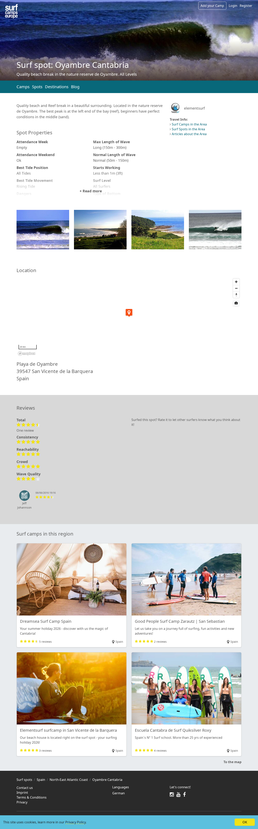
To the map (232, 762)
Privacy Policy (75, 822)
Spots (37, 86)
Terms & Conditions (32, 797)
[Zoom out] (236, 288)
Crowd (22, 461)
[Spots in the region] (11, 11)
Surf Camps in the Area (189, 124)
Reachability (28, 449)
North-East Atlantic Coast (69, 779)
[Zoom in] (236, 282)
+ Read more (91, 191)
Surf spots (24, 779)
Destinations (57, 86)
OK (244, 822)
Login (233, 5)
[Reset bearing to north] (236, 294)
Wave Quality (29, 473)
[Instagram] (172, 794)
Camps (23, 86)
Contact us (25, 787)
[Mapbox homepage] (26, 353)
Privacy (22, 802)
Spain (41, 779)
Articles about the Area (189, 134)
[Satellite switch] (236, 303)
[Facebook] (184, 794)
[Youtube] (178, 794)
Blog (75, 86)
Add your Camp (212, 5)
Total (21, 420)
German (118, 793)
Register (246, 5)
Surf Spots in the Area (188, 129)
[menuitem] (138, 793)
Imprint (22, 792)
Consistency (27, 437)
